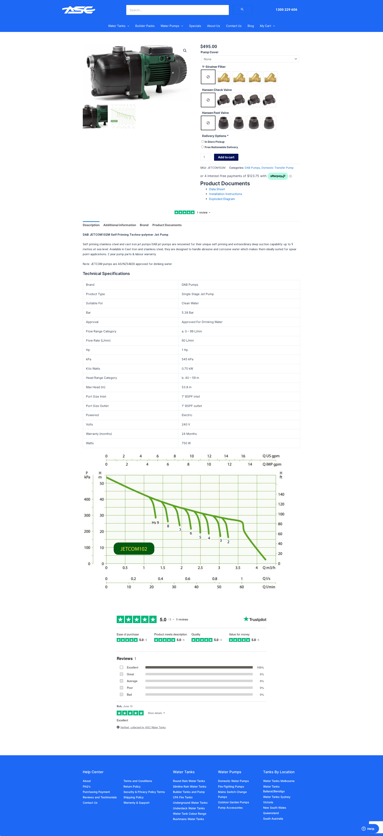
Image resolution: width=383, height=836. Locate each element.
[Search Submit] (242, 10)
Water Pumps (170, 26)
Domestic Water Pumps (233, 781)
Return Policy (132, 786)
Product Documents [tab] (167, 225)
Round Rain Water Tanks (189, 781)
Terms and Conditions (137, 781)
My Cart (265, 26)
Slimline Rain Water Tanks (189, 786)
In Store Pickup (215, 141)
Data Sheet (217, 189)
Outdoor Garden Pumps (233, 802)
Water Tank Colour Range (189, 813)
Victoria (268, 802)
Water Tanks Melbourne (278, 781)
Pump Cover (209, 52)
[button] (127, 26)
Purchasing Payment (96, 792)
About (87, 781)
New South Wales (274, 807)
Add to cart (226, 157)
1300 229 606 (286, 10)
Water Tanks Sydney (276, 797)
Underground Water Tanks (190, 802)
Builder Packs (145, 26)
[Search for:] (242, 10)
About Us (213, 26)
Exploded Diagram (222, 199)
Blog (251, 26)
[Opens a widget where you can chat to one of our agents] (368, 829)
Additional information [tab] (119, 225)
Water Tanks (116, 26)
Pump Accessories (230, 807)
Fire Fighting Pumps (231, 786)
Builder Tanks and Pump (189, 792)
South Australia (273, 818)
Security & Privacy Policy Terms (144, 792)
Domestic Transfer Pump (277, 167)
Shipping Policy (133, 797)
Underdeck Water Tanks (189, 808)
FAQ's (87, 786)
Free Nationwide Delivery (221, 147)
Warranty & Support (136, 802)
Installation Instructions (225, 194)
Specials (195, 26)
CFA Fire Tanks (183, 797)
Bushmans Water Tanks (188, 819)
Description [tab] (91, 225)
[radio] (208, 77)
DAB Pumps (252, 167)
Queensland (271, 813)
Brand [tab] (144, 225)
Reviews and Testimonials (100, 797)
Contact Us (234, 26)
